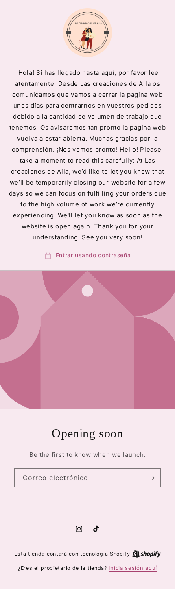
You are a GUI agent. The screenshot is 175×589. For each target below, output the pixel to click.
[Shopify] (146, 553)
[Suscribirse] (151, 477)
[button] (87, 255)
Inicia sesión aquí (133, 568)
